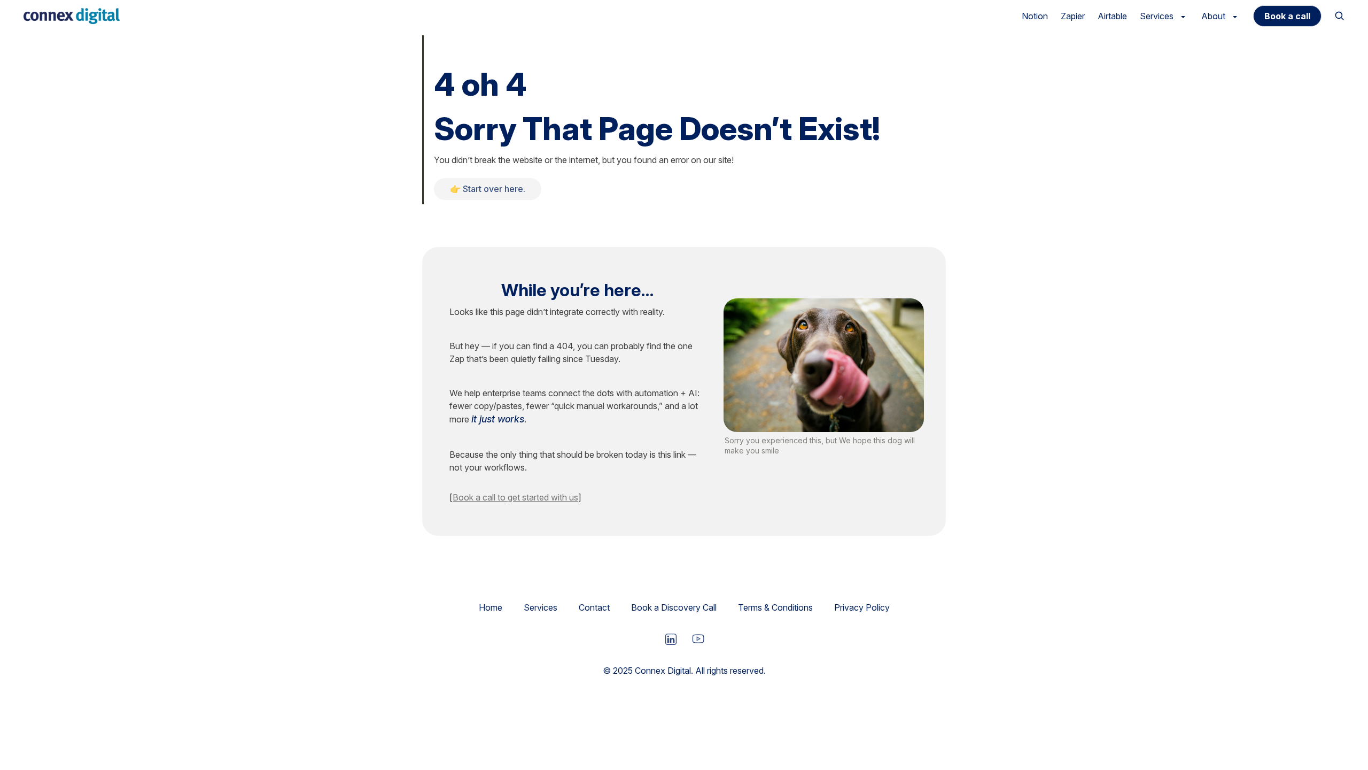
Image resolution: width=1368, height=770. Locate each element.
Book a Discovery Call (674, 607)
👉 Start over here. (487, 188)
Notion (1035, 16)
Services (540, 607)
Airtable (1112, 16)
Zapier (1073, 16)
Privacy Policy (862, 607)
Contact (594, 607)
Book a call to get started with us (515, 497)
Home (490, 607)
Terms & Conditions (775, 607)
